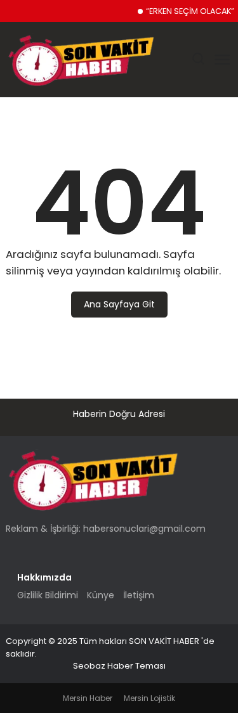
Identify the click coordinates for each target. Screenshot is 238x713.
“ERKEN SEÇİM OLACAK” (190, 11)
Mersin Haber (87, 698)
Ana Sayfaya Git (119, 304)
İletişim (138, 595)
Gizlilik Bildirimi (47, 595)
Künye (100, 595)
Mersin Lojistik (149, 698)
